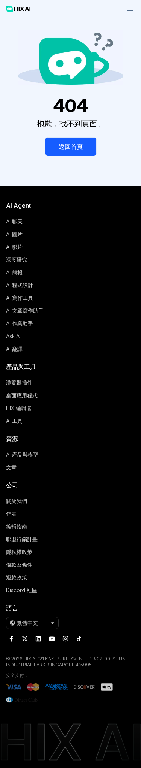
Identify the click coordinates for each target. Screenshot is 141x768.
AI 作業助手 (19, 323)
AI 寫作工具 (19, 298)
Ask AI (13, 336)
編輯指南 (16, 526)
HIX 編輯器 (19, 408)
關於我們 (16, 501)
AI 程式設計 (19, 285)
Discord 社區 (21, 590)
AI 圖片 (14, 234)
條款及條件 (19, 564)
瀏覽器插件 (19, 382)
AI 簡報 (14, 272)
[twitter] (24, 638)
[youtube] (52, 638)
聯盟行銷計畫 (22, 539)
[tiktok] (79, 638)
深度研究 (16, 259)
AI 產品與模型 (22, 454)
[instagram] (65, 638)
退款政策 (16, 577)
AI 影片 (14, 247)
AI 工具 (14, 421)
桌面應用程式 (22, 395)
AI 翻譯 (14, 349)
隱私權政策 (19, 552)
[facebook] (11, 638)
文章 (11, 467)
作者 (11, 514)
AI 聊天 (14, 221)
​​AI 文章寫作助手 (25, 310)
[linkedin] (38, 638)
